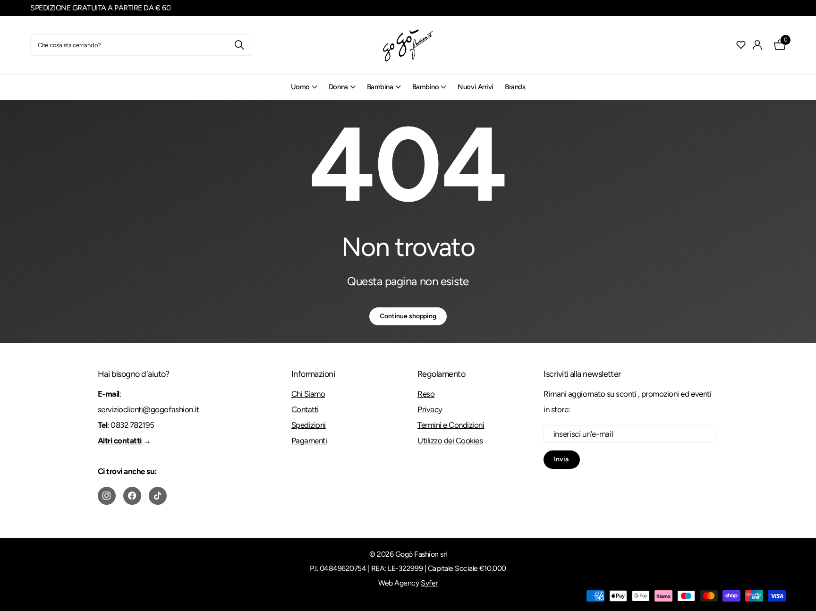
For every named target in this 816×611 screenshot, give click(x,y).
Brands (515, 87)
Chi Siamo (308, 394)
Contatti (305, 409)
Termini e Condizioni (450, 425)
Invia (562, 459)
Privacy (429, 409)
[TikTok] (158, 496)
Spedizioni (308, 425)
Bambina (380, 87)
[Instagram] (107, 496)
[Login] (758, 45)
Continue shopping (408, 316)
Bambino (425, 87)
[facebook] (132, 496)
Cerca (239, 45)
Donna (338, 87)
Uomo (300, 87)
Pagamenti (309, 440)
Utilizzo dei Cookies (450, 440)
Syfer (429, 582)
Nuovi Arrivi (475, 87)
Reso (425, 394)
